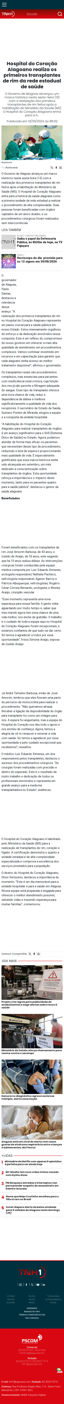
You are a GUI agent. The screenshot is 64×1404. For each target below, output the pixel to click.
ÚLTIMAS (10, 1296)
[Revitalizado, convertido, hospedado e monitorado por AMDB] (60, 1370)
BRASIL (32, 1302)
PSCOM (53, 1302)
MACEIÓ (10, 1299)
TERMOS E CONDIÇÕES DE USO (32, 1315)
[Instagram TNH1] (21, 1284)
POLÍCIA (32, 1296)
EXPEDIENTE (32, 1308)
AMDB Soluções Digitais (33, 1395)
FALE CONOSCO (32, 1318)
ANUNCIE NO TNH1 (32, 1311)
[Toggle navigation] (5, 4)
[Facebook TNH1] (26, 1284)
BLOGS (32, 1299)
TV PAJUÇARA (53, 1296)
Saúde (32, 14)
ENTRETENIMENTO (53, 1299)
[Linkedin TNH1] (43, 1284)
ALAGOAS (11, 1302)
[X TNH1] (32, 1284)
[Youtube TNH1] (38, 1284)
